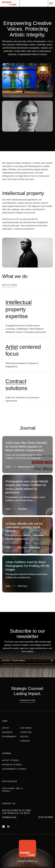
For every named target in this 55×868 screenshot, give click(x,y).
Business (7, 732)
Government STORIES (14, 769)
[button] (51, 3)
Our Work (26, 728)
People (24, 736)
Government (9, 736)
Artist (5, 728)
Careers (25, 741)
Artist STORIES (10, 760)
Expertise (26, 732)
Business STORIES (12, 765)
